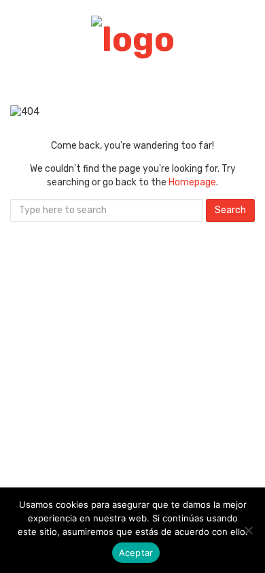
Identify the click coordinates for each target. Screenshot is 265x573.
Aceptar (136, 552)
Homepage (192, 182)
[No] (248, 530)
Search (230, 210)
